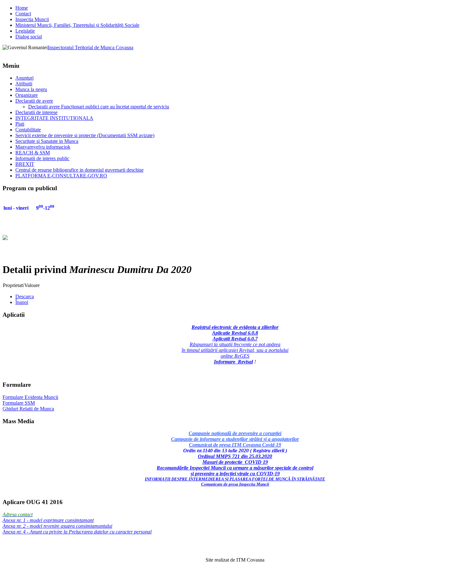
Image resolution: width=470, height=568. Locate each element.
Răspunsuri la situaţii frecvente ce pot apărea (235, 344)
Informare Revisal (233, 361)
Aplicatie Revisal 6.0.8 (235, 333)
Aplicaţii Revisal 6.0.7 (235, 338)
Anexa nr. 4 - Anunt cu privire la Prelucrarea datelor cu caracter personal (77, 531)
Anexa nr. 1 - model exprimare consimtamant (48, 520)
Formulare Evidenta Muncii (30, 397)
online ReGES (235, 356)
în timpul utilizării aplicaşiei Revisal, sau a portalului (235, 350)
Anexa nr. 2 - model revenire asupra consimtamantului (57, 526)
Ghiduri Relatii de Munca (28, 408)
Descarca (24, 296)
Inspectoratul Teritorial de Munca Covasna (90, 47)
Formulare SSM (19, 403)
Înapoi (21, 302)
